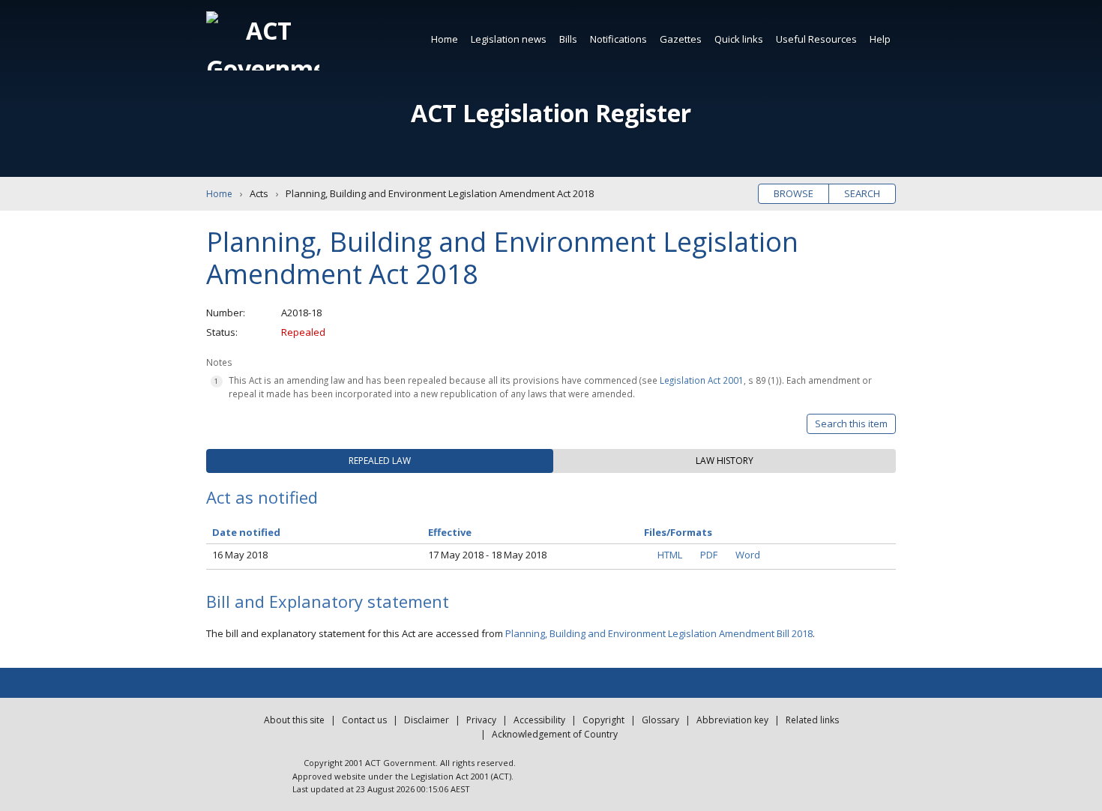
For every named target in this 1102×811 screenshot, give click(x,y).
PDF (708, 554)
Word (747, 554)
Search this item (851, 423)
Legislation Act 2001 (702, 380)
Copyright (603, 720)
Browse (793, 193)
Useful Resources (816, 39)
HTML (669, 554)
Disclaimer (426, 720)
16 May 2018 (240, 554)
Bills (568, 39)
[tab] (379, 461)
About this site (294, 720)
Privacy (481, 720)
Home (444, 39)
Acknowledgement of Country (555, 734)
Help (880, 39)
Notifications (618, 39)
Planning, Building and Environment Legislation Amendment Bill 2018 (659, 633)
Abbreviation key (732, 720)
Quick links (738, 39)
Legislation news (509, 39)
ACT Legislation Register (551, 113)
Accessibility (539, 720)
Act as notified (262, 497)
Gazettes (681, 39)
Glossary (660, 720)
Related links (812, 720)
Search (862, 193)
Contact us (364, 720)
